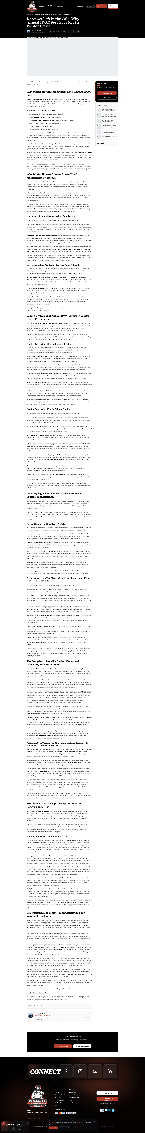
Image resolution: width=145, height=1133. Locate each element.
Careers (71, 1100)
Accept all (53, 1128)
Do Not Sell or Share (81, 1122)
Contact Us (58, 1103)
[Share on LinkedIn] (72, 31)
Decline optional (64, 1128)
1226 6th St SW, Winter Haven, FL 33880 (37, 1112)
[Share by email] (75, 31)
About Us (57, 1097)
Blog (32, 14)
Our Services (58, 1092)
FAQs (70, 1090)
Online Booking (112, 6)
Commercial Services (61, 1095)
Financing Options (73, 1095)
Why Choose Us (59, 1100)
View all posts (100, 143)
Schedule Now (107, 93)
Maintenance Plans (74, 1097)
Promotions (72, 1103)
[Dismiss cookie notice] (94, 1121)
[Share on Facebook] (68, 31)
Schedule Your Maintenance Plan (37, 993)
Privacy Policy (52, 1122)
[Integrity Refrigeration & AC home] (32, 6)
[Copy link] (78, 31)
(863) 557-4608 (101, 6)
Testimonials (72, 1092)
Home (28, 14)
